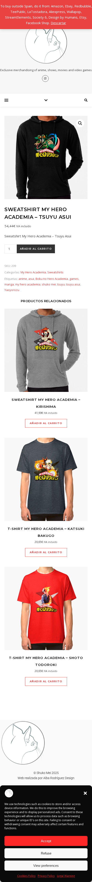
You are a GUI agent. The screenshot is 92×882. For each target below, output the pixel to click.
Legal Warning (66, 876)
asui (31, 279)
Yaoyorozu (11, 290)
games (74, 279)
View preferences (46, 865)
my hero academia (27, 284)
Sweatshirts (55, 272)
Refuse (46, 853)
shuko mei (49, 284)
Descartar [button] (58, 23)
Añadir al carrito (36, 248)
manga (9, 284)
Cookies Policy (26, 876)
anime (23, 279)
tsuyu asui (73, 284)
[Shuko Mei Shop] (46, 42)
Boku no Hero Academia (52, 279)
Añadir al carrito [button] (46, 423)
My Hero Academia (33, 272)
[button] (85, 793)
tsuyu (61, 284)
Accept (46, 841)
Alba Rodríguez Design (58, 778)
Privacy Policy (46, 876)
